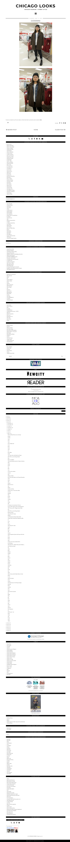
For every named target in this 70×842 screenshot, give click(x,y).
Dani (8, 458)
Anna (9, 606)
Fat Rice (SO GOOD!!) (10, 788)
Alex (8, 616)
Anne (9, 588)
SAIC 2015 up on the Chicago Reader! (14, 456)
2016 (8, 420)
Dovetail (8, 326)
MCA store (8, 312)
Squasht (8, 294)
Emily (9, 613)
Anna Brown (9, 206)
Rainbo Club (9, 758)
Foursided (8, 308)
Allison (9, 620)
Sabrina (9, 487)
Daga (8, 494)
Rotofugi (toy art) (10, 316)
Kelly (9, 550)
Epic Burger (9, 787)
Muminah (9, 584)
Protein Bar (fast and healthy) (11, 810)
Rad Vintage (9, 332)
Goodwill (8, 349)
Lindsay (9, 437)
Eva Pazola (8, 216)
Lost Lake (8, 755)
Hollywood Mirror (10, 327)
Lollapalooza (9, 668)
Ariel (8, 554)
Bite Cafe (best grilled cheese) (11, 782)
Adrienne (9, 607)
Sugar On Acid (9, 185)
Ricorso (8, 229)
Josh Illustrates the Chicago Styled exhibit (14, 516)
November (9, 424)
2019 (8, 417)
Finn (8, 509)
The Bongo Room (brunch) (11, 814)
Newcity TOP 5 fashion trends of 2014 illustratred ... (16, 506)
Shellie (9, 594)
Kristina (9, 436)
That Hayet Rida (9, 187)
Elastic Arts (8, 749)
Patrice (9, 538)
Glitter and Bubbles (10, 162)
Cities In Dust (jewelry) (10, 252)
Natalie (9, 453)
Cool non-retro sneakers (11, 471)
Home (36, 130)
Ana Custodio (9, 645)
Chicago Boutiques (10, 651)
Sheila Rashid (9, 231)
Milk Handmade (9, 285)
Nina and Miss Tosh (11, 443)
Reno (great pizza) (10, 811)
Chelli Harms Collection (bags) (12, 251)
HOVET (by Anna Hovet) (11, 220)
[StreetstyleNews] (12, 832)
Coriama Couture (9, 153)
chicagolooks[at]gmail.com (10, 198)
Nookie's (8, 805)
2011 (8, 627)
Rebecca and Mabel (11, 459)
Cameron (9, 472)
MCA (8, 669)
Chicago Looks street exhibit (11, 660)
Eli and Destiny (10, 543)
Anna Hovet (9, 207)
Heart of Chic (9, 164)
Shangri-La (8, 335)
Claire (9, 439)
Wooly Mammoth (9, 341)
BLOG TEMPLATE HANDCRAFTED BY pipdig (35, 840)
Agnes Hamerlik (9, 203)
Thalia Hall (8, 767)
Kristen (9, 563)
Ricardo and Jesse (10, 512)
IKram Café (9, 796)
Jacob (9, 619)
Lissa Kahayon (9, 168)
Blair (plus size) (9, 275)
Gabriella (9, 587)
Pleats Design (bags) (10, 265)
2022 (8, 416)
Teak (8, 481)
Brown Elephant (9, 346)
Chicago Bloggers (10, 650)
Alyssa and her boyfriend (12, 591)
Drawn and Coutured (10, 155)
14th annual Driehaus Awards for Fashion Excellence (16, 461)
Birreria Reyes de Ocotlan (11, 781)
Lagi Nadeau (9, 224)
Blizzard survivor (10, 484)
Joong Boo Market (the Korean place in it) (13, 799)
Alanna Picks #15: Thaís (11, 525)
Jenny (9, 601)
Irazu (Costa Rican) (10, 797)
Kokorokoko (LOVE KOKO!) (11, 330)
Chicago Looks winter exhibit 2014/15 (14, 541)
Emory (9, 465)
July (8, 430)
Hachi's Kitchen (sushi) (10, 792)
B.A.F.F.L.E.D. (9, 144)
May (8, 433)
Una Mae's (8, 298)
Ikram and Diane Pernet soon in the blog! (14, 434)
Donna (9, 497)
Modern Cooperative (10, 313)
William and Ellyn (11, 475)
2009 (8, 630)
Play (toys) (8, 315)
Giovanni (9, 491)
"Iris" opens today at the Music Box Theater (15, 455)
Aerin (9, 535)
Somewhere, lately (10, 181)
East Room (8, 748)
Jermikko (8, 221)
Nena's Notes (9, 173)
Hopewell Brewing (10, 753)
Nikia (9, 462)
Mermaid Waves (9, 171)
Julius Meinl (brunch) (10, 800)
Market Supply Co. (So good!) (12, 331)
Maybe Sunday (9, 225)
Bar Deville (8, 739)
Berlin (8, 741)
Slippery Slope (9, 763)
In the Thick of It (9, 167)
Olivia (9, 480)
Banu (8, 598)
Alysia (9, 566)
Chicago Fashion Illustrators (11, 654)
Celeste (9, 502)
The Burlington (9, 768)
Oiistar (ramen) (9, 806)
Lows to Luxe (9, 169)
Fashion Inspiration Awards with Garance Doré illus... (16, 534)
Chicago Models (9, 661)
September (9, 427)
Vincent (9, 604)
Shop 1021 (8, 317)
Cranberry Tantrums (10, 154)
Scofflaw (8, 760)
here (41, 119)
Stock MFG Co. (9, 234)
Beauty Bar (8, 740)
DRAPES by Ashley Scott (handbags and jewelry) (15, 254)
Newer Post (12, 130)
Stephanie (9, 493)
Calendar (8, 647)
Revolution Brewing (10, 759)
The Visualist (9, 729)
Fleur (8, 307)
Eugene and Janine (11, 578)
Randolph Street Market (10, 334)
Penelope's (8, 289)
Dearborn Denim (9, 211)
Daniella (9, 553)
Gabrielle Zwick (9, 217)
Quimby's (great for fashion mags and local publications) (16, 721)
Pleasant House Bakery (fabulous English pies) (14, 809)
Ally (8, 531)
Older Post (59, 130)
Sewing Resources (10, 673)
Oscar (9, 440)
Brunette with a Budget (10, 146)
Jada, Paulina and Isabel (11, 546)
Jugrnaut (8, 283)
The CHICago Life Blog (10, 190)
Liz (8, 519)
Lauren (9, 524)
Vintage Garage (9, 339)
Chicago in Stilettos (10, 148)
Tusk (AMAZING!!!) (10, 297)
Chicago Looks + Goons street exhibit (14, 490)
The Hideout (9, 769)
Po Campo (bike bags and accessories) (13, 266)
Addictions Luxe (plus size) (11, 274)
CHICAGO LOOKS (36, 5)
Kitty (8, 468)
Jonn (8, 500)
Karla (9, 446)
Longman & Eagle (10, 801)
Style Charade (9, 183)
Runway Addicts (9, 178)
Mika (8, 595)
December (9, 423)
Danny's (8, 746)
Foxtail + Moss (9, 160)
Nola (8, 474)
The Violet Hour (9, 772)
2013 (8, 624)
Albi (8, 503)
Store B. (8, 336)
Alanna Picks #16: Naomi (12, 513)
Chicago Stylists (9, 663)
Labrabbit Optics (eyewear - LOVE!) (13, 311)
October (9, 426)
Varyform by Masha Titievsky (11, 238)
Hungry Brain (9, 754)
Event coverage (9, 665)
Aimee (9, 572)
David (9, 537)
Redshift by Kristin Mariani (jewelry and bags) (14, 268)
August (9, 429)
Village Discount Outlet (10, 353)
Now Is (8, 734)
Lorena (9, 576)
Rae (8, 597)
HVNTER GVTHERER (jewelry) (12, 256)
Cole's (8, 744)
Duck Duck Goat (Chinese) (11, 786)
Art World (8, 646)
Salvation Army (9, 350)
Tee (8, 547)
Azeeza (8, 208)
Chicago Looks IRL (10, 659)
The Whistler (9, 773)
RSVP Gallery (9, 293)
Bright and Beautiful (10, 145)
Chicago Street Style (10, 149)
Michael (9, 483)
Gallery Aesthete (9, 280)
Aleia (8, 540)
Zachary (9, 581)
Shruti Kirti (8, 233)
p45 (7, 288)
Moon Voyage (9, 287)
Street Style (8, 674)
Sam (8, 522)
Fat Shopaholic (9, 159)
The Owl (8, 771)
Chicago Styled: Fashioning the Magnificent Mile (15, 518)
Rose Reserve (9, 177)
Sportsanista (9, 182)
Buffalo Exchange (10, 325)
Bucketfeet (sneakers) (10, 250)
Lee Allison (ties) (9, 260)
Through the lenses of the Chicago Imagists (14, 582)
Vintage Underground (10, 340)
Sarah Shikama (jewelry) (11, 269)
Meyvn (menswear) (10, 284)
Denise (9, 617)
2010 (8, 628)
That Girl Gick (9, 186)
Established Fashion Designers (11, 664)
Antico (8, 778)
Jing (8, 603)
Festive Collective (9, 279)
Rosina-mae (9, 230)
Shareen (9, 557)
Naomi (9, 569)
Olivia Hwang (9, 226)
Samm (9, 600)
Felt (7, 278)
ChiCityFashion (9, 150)
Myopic (8, 720)
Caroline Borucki (9, 210)
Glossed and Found (10, 163)
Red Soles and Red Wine (11, 176)
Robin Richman (9, 292)
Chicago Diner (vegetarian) (11, 783)
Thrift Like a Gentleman (11, 191)
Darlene (9, 560)
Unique (8, 351)
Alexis (9, 478)
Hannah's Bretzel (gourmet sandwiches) (13, 795)
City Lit (8, 719)
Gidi (7, 219)
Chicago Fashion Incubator (11, 655)
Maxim (9, 575)
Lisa (8, 450)
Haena (9, 585)
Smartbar (8, 764)
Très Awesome (9, 192)
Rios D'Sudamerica (10, 813)
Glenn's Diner (9, 791)
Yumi (9, 449)
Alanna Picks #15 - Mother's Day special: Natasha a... (16, 544)
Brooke (9, 496)
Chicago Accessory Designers (11, 649)
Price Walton (10, 452)
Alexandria (9, 565)
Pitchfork (8, 670)
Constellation (9, 745)
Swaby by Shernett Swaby (11, 235)
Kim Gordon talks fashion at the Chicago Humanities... (16, 477)
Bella (8, 528)
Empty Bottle (9, 750)
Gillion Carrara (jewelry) (11, 255)
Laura (9, 521)
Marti (9, 556)
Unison (8, 320)
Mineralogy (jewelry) (10, 264)
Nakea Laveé (9, 172)
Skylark (8, 762)
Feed (7, 790)
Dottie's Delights (9, 212)
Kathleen (9, 515)
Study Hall (8, 296)
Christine (9, 499)
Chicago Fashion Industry (11, 656)
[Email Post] (7, 122)
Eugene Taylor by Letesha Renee (12, 215)
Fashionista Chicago (10, 158)
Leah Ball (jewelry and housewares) (12, 259)
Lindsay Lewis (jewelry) (11, 261)
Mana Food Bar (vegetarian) (11, 804)
